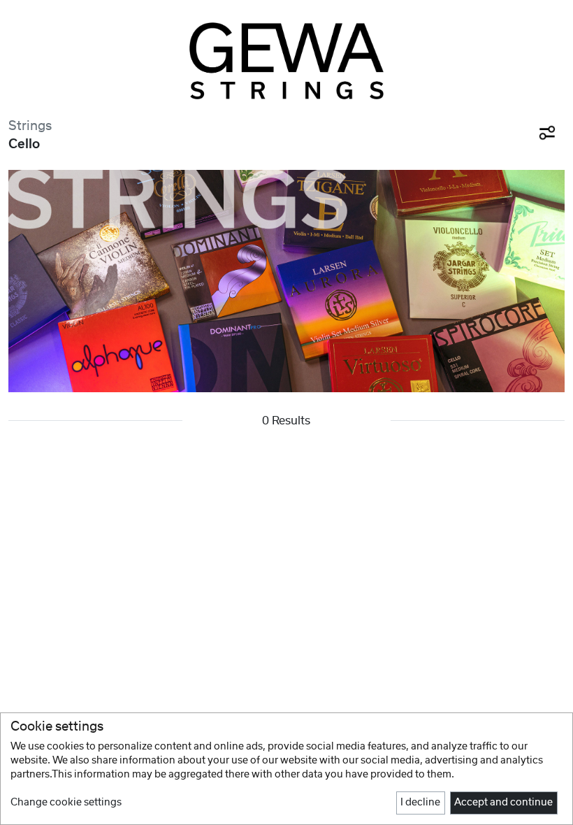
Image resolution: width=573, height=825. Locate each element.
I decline (420, 803)
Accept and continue (503, 803)
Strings (30, 126)
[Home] (286, 61)
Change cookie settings (66, 803)
